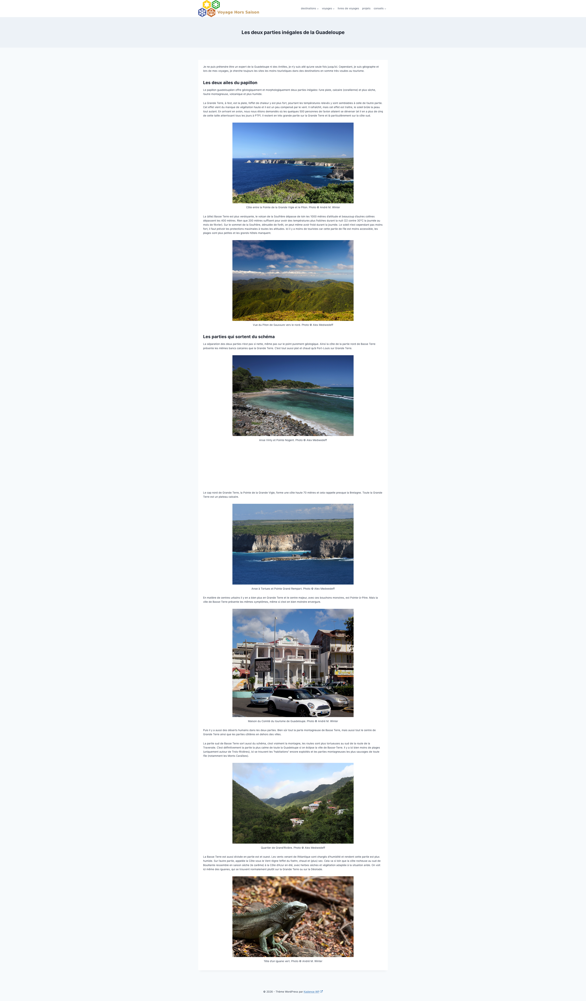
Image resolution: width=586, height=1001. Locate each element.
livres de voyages (348, 8)
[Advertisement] (293, 468)
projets (366, 8)
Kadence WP (311, 991)
